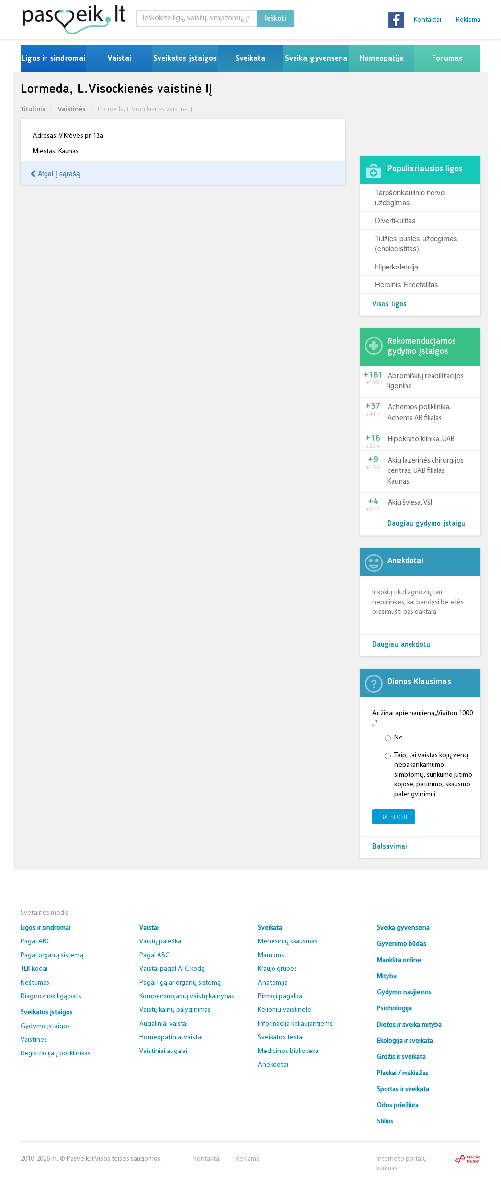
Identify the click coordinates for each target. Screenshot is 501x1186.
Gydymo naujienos (404, 992)
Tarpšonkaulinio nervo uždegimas (410, 197)
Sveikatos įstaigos (185, 59)
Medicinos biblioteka (288, 1051)
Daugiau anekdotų (401, 645)
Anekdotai (273, 1065)
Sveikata (250, 59)
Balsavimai (389, 846)
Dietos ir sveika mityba (409, 1025)
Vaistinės (71, 108)
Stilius (385, 1121)
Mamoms (271, 955)
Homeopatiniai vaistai (171, 1037)
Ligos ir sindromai (53, 59)
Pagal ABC (35, 941)
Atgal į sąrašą (58, 173)
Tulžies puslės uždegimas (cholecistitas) (416, 243)
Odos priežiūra (398, 1105)
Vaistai (119, 59)
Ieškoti (275, 18)
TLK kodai (34, 969)
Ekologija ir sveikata (405, 1041)
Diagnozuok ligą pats (51, 996)
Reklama (468, 19)
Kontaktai (427, 19)
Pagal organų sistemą (52, 955)
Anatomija (273, 982)
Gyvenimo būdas (401, 944)
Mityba (387, 976)
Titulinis (33, 108)
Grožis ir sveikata (401, 1057)
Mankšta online (399, 960)
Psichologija (394, 1008)
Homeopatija (382, 59)
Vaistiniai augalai (163, 1051)
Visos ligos (389, 304)
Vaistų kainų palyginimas (175, 1010)
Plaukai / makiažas (403, 1073)
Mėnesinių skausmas (288, 941)
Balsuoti (393, 817)
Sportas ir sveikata (403, 1089)
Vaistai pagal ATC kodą (172, 969)
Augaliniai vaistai (163, 1024)
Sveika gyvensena (316, 59)
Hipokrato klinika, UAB (421, 439)
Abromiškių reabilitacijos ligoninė (425, 381)
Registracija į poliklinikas (56, 1053)
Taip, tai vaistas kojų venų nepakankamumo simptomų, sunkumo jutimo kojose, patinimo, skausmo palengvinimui (433, 775)
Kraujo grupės (277, 969)
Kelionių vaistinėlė (284, 1010)
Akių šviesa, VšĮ (410, 503)
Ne (398, 737)
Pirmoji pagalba (280, 996)
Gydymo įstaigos (45, 1026)
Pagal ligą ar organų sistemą (180, 982)
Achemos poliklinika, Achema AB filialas (419, 413)
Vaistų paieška (160, 941)
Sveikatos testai (281, 1037)
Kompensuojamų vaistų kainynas (186, 996)
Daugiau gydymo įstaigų (426, 524)
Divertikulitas (395, 220)
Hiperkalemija (396, 266)
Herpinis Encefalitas (406, 284)
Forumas (447, 59)
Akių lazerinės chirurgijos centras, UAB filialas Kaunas (425, 471)
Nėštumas (35, 982)
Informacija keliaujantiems (295, 1024)
